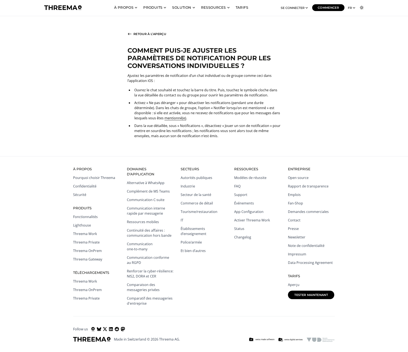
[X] (105, 329)
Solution (181, 8)
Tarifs (242, 8)
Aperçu (293, 284)
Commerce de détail (197, 203)
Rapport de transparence (308, 186)
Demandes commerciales (308, 211)
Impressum (297, 254)
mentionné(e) (175, 118)
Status (239, 228)
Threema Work (85, 233)
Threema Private (86, 242)
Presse (293, 228)
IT (182, 220)
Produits (152, 8)
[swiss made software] (261, 340)
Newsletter (296, 237)
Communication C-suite (145, 199)
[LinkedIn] (110, 329)
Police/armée (191, 242)
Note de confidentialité (306, 245)
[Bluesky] (99, 329)
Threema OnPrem (87, 250)
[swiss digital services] (290, 340)
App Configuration (249, 211)
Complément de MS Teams (148, 191)
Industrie (188, 186)
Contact (294, 220)
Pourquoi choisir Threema (94, 177)
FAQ (237, 186)
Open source (298, 177)
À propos (123, 8)
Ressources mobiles (143, 222)
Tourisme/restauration (199, 211)
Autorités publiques (196, 177)
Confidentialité (84, 186)
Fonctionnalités (85, 216)
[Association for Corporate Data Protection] (321, 340)
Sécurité (79, 194)
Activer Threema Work (252, 220)
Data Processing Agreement (310, 262)
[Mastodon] (122, 329)
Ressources (213, 8)
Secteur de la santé (196, 194)
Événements (244, 203)
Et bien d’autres (193, 250)
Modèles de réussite (250, 177)
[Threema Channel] (93, 329)
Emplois (294, 194)
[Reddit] (116, 329)
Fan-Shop (295, 203)
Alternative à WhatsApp (145, 182)
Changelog (242, 237)
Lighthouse (82, 225)
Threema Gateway (87, 259)
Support (240, 194)
